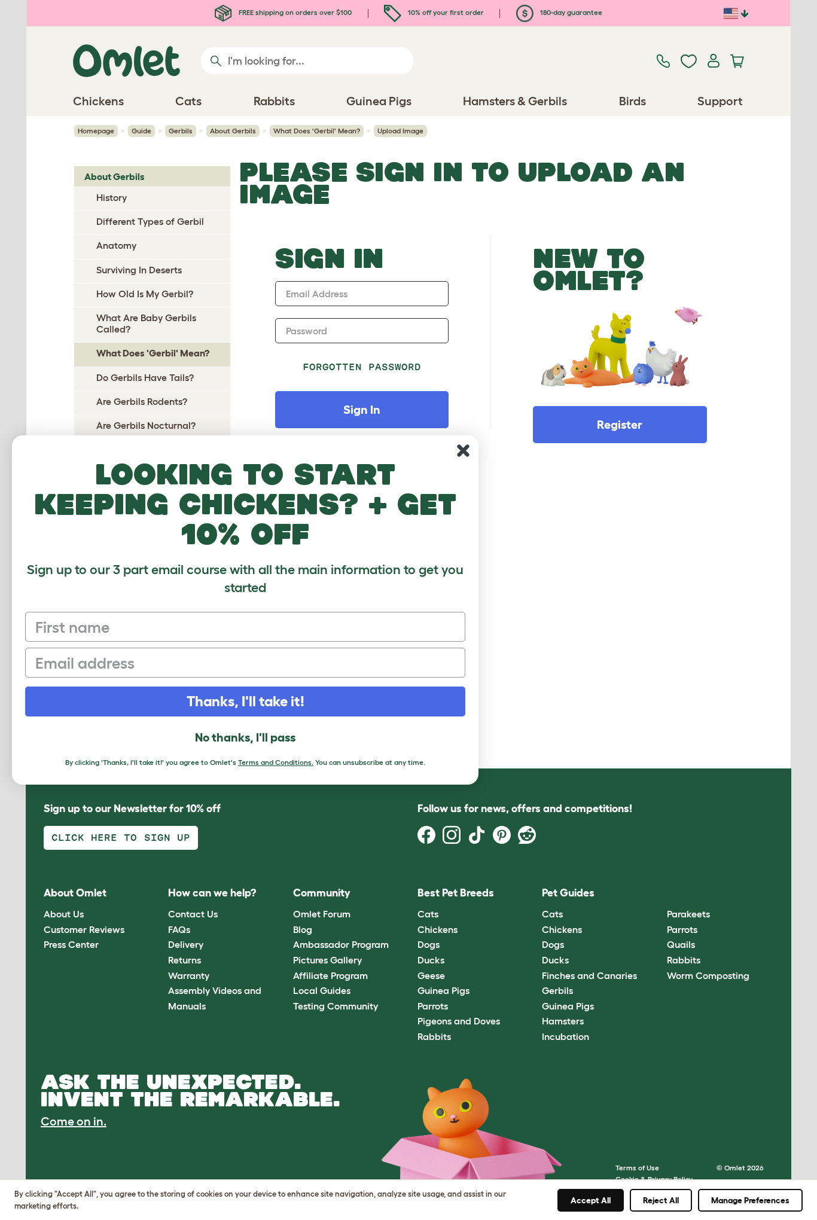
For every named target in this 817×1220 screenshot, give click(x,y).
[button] (657, 893)
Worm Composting (708, 975)
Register (619, 424)
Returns (184, 959)
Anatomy (116, 245)
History (111, 197)
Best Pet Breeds (455, 893)
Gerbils (181, 131)
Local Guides (321, 990)
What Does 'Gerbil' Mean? (316, 131)
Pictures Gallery (327, 959)
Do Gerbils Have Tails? (145, 377)
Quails (681, 944)
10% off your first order (445, 12)
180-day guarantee (570, 12)
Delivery (185, 944)
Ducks (430, 959)
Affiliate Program (330, 975)
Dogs (428, 944)
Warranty (188, 975)
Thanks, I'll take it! (245, 701)
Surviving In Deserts (139, 269)
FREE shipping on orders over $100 (294, 12)
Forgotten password (362, 366)
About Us (64, 913)
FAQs (179, 929)
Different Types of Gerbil (150, 221)
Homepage (96, 131)
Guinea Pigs (443, 990)
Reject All (661, 1200)
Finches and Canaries (589, 975)
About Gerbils (233, 131)
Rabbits (434, 1036)
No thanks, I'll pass (245, 737)
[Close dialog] (463, 450)
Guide (141, 131)
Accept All (591, 1200)
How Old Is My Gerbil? (144, 293)
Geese (431, 975)
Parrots (432, 1006)
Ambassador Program (341, 944)
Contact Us (193, 913)
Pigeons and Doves (458, 1020)
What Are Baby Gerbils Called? (146, 323)
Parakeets (688, 913)
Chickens (437, 929)
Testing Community (335, 1006)
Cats (427, 913)
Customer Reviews (84, 929)
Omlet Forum (321, 913)
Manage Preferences (750, 1200)
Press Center (71, 944)
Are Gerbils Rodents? (141, 401)
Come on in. (73, 1121)
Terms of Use (637, 1168)
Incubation (565, 1036)
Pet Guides (568, 893)
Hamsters (563, 1020)
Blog (302, 929)
